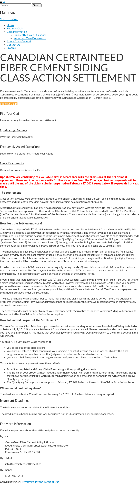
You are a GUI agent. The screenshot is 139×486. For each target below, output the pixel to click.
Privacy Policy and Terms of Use (40, 481)
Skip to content (9, 19)
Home (10, 25)
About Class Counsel (19, 41)
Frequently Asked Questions (30, 34)
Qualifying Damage (13, 130)
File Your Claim (15, 28)
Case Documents (12, 163)
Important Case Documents (30, 38)
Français (11, 47)
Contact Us (13, 44)
